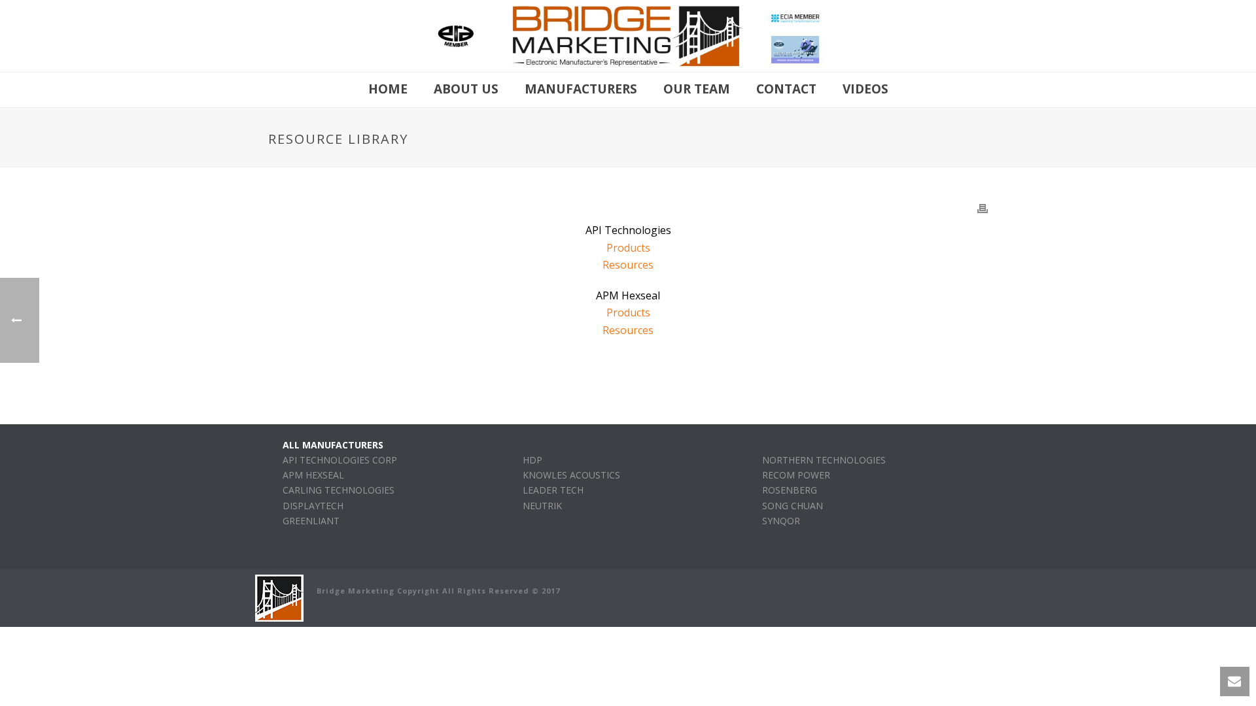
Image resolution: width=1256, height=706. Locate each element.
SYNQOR (781, 520)
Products (628, 248)
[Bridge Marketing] (628, 36)
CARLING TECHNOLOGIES (338, 490)
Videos (865, 88)
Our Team (696, 88)
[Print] (982, 207)
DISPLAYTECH (313, 505)
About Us (466, 88)
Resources (628, 265)
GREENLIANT (311, 520)
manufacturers (581, 88)
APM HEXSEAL (313, 475)
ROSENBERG (789, 490)
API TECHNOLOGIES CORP (340, 460)
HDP (532, 460)
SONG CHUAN (792, 505)
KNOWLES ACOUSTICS (571, 475)
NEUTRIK (542, 505)
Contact (786, 88)
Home (388, 88)
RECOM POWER (796, 475)
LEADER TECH (553, 490)
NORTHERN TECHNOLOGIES (824, 460)
